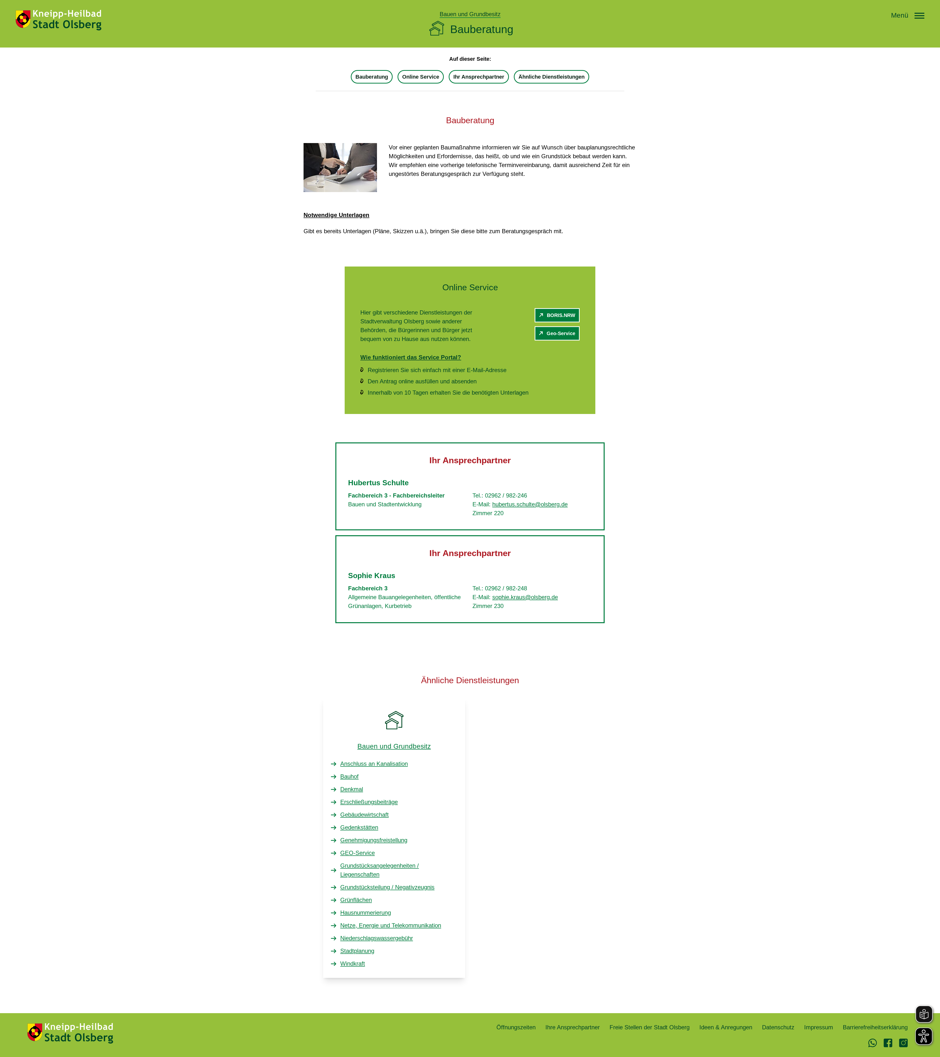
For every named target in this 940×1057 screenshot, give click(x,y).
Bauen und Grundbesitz (394, 746)
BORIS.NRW (561, 315)
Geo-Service (561, 333)
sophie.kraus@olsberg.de (525, 597)
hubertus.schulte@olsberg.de (530, 504)
